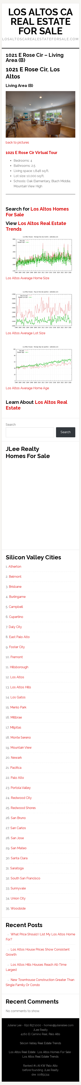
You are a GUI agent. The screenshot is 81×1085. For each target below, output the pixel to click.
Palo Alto (17, 778)
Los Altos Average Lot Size (25, 333)
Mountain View (21, 747)
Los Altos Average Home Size (27, 278)
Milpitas (15, 727)
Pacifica (15, 768)
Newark (16, 757)
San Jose (17, 838)
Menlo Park (18, 707)
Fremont (16, 657)
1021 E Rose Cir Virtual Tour (31, 152)
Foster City (17, 647)
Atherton (14, 566)
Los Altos (17, 677)
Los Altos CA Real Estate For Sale (40, 21)
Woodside (18, 908)
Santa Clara (19, 858)
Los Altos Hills (20, 687)
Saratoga (17, 868)
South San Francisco (25, 878)
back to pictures (17, 142)
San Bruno (18, 818)
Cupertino (16, 617)
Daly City (15, 627)
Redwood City (21, 798)
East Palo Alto (19, 637)
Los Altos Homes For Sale (37, 211)
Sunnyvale (18, 888)
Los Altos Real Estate (36, 405)
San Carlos (18, 828)
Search (11, 424)
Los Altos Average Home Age (27, 388)
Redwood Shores (23, 808)
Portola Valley (21, 788)
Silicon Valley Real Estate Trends (40, 1043)
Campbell (16, 607)
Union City (18, 898)
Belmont (15, 576)
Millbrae (16, 717)
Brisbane (15, 587)
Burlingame (17, 597)
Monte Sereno (20, 737)
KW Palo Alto (49, 1065)
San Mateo (19, 848)
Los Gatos (18, 697)
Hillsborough (19, 667)
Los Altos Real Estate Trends (36, 226)
